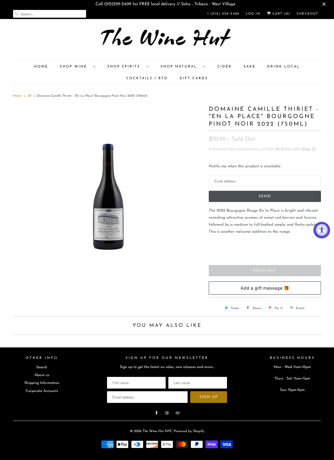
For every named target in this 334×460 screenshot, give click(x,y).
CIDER (224, 66)
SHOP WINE (75, 66)
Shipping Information (41, 383)
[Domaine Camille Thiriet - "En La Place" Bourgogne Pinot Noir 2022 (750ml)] (108, 179)
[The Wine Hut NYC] (167, 41)
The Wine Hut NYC (157, 431)
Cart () (280, 13)
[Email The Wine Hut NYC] (177, 413)
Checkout (307, 13)
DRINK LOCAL (283, 66)
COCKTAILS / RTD (147, 78)
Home (41, 66)
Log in (253, 13)
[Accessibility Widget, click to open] (321, 230)
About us (41, 375)
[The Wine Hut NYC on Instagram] (167, 413)
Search (41, 367)
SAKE (249, 66)
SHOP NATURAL (180, 66)
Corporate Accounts (42, 391)
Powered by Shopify (189, 431)
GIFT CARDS (194, 78)
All (30, 95)
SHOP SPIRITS (125, 66)
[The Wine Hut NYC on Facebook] (156, 413)
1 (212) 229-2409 (223, 13)
